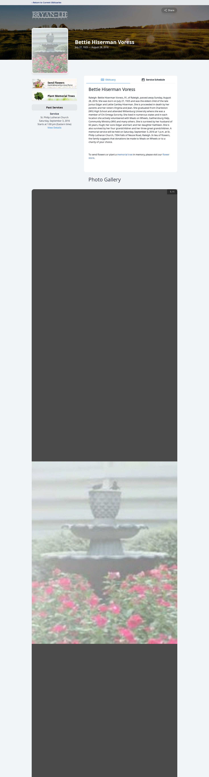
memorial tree (125, 154)
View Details (54, 127)
